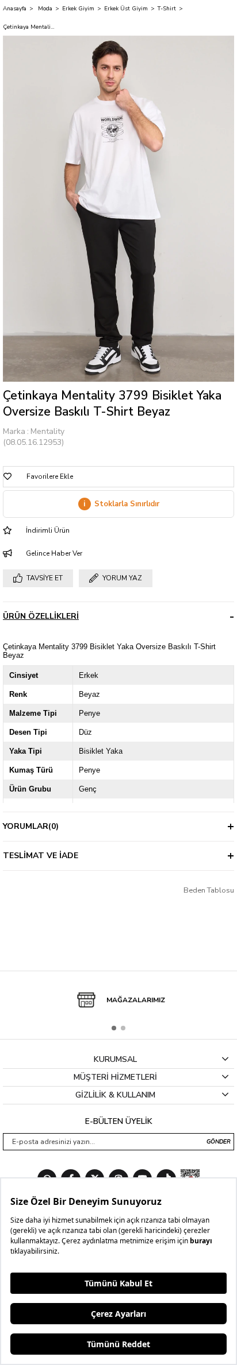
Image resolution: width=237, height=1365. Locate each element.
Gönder (219, 1142)
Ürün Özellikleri (41, 616)
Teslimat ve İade (40, 855)
